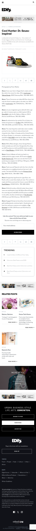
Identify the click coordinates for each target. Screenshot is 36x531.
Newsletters (22, 475)
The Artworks (28, 195)
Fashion (18, 379)
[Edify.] (6, 10)
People (9, 462)
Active (4, 464)
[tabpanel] (18, 419)
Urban (27, 462)
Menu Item (5, 479)
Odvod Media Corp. (22, 527)
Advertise (18, 429)
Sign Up (16, 451)
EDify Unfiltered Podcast (9, 475)
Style (4, 27)
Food (3, 462)
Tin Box (18, 122)
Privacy (18, 528)
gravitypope (9, 103)
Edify (3, 470)
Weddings (18, 383)
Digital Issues (6, 472)
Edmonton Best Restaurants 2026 (16, 260)
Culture (21, 462)
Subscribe (18, 423)
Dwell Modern (10, 150)
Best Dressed (18, 377)
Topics (4, 459)
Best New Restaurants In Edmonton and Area (19, 266)
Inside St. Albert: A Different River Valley (18, 255)
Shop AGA (5, 114)
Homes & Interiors (14, 27)
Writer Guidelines (7, 481)
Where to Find (18, 416)
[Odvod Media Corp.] (18, 522)
